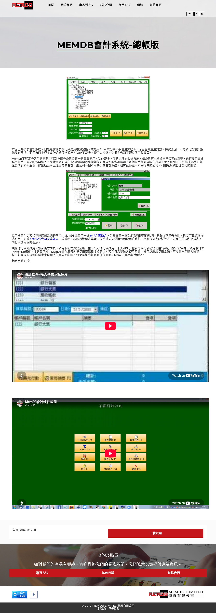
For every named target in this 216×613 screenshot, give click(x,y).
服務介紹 (106, 5)
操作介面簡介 (98, 235)
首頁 (51, 5)
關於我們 (66, 5)
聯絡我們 (155, 5)
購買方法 (124, 5)
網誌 (140, 5)
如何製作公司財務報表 (44, 239)
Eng (190, 14)
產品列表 (85, 5)
